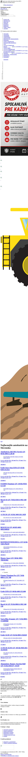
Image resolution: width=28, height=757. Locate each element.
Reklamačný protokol (8, 733)
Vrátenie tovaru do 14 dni (9, 735)
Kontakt (5, 736)
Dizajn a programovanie (6, 754)
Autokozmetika (6, 37)
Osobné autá (6, 19)
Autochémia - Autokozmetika (10, 54)
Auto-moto (5, 33)
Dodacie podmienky (8, 731)
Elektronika (6, 40)
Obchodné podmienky (8, 729)
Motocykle (5, 22)
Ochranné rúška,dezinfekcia (9, 42)
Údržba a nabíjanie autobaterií (10, 743)
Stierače (5, 46)
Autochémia (6, 35)
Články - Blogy (6, 27)
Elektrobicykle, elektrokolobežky (10, 39)
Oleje (4, 44)
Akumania (5, 59)
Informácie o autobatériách (9, 741)
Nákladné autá (6, 20)
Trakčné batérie (6, 48)
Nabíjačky (5, 23)
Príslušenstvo (6, 55)
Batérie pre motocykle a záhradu (9, 51)
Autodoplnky (6, 36)
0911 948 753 (4, 8)
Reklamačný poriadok (8, 732)
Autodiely (5, 28)
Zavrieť (3, 12)
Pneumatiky (6, 57)
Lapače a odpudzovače (8, 41)
